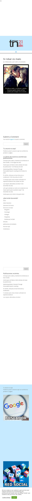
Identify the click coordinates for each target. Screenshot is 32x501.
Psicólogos (7, 212)
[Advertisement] (16, 19)
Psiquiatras (7, 217)
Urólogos (6, 214)
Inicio (4, 200)
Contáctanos (6, 229)
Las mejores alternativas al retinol (11, 184)
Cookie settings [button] (6, 497)
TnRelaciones (8, 62)
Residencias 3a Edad (9, 219)
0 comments (22, 62)
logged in (12, 139)
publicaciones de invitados (9, 224)
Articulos (5, 221)
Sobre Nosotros (7, 203)
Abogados (6, 209)
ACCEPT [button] (14, 497)
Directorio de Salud (8, 207)
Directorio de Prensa (8, 205)
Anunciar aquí (6, 226)
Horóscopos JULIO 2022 (9, 194)
